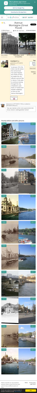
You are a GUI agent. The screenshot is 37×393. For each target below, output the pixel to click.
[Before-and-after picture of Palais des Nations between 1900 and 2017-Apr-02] (18, 257)
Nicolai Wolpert (31, 30)
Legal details (33, 384)
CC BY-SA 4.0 (4, 57)
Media (26, 382)
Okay (31, 390)
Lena (7, 104)
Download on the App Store (18, 12)
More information (18, 391)
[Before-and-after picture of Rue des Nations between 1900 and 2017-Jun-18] (18, 232)
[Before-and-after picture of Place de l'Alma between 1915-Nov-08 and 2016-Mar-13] (18, 181)
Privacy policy (32, 382)
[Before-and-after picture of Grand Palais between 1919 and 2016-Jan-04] (18, 311)
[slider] (18, 43)
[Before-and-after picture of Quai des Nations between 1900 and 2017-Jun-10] (18, 207)
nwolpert (14, 61)
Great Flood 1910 (33, 64)
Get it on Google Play (18, 8)
